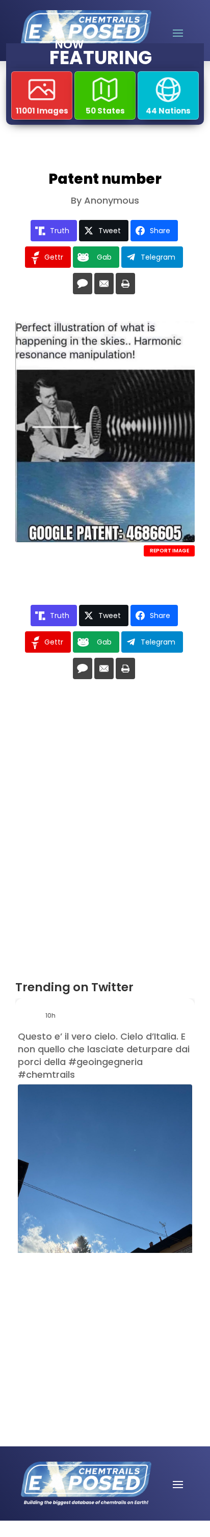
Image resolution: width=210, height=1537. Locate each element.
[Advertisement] (84, 1316)
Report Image (169, 550)
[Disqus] (105, 834)
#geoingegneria (105, 1061)
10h (51, 1015)
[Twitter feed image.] (105, 1200)
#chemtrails (46, 1074)
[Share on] (82, 283)
